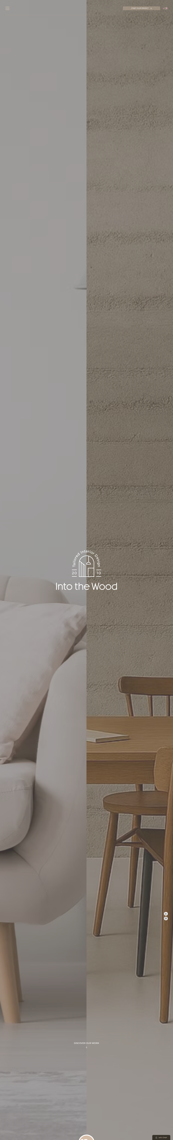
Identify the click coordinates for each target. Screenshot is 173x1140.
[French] (166, 8)
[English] (163, 8)
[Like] (166, 914)
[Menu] (7, 8)
